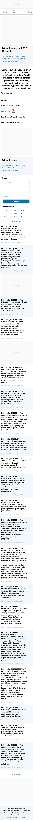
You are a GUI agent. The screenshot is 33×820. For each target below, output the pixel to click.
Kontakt (17, 813)
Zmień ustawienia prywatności (12, 811)
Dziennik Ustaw (20, 56)
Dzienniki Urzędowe (19, 58)
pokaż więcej (16, 774)
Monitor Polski (6, 58)
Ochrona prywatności (18, 808)
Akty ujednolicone (7, 56)
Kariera (6, 813)
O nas (8, 808)
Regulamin (26, 811)
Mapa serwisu (15, 815)
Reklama (24, 813)
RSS (12, 813)
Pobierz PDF (5, 111)
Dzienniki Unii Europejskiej (10, 61)
